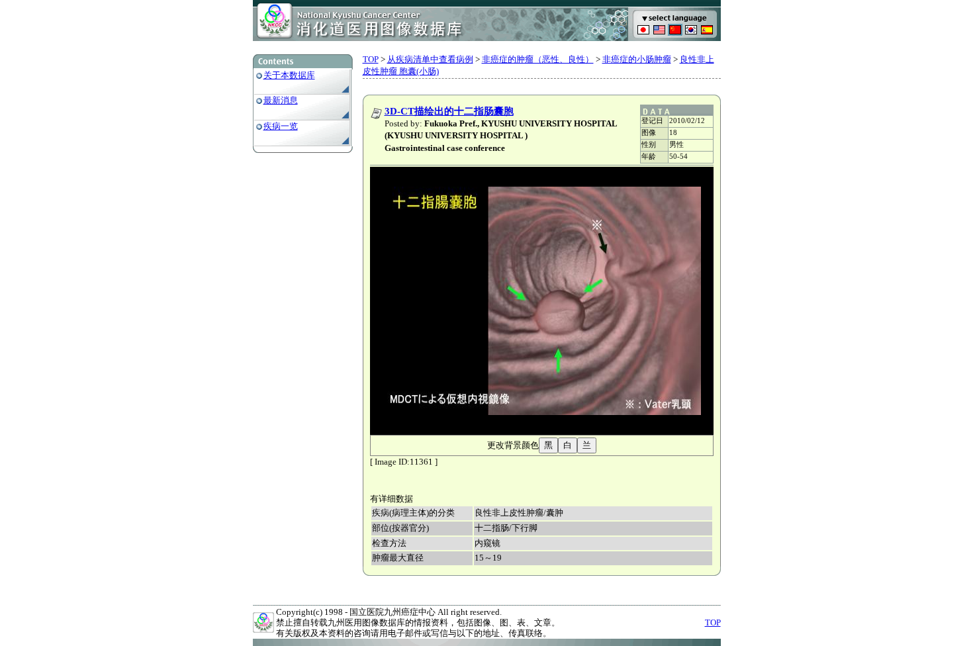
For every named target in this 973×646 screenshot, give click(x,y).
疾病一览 (280, 126)
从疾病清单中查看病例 (430, 59)
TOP (371, 59)
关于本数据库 (289, 75)
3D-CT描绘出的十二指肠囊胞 (449, 111)
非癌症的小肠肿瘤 (636, 59)
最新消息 (280, 100)
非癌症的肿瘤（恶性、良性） (538, 59)
